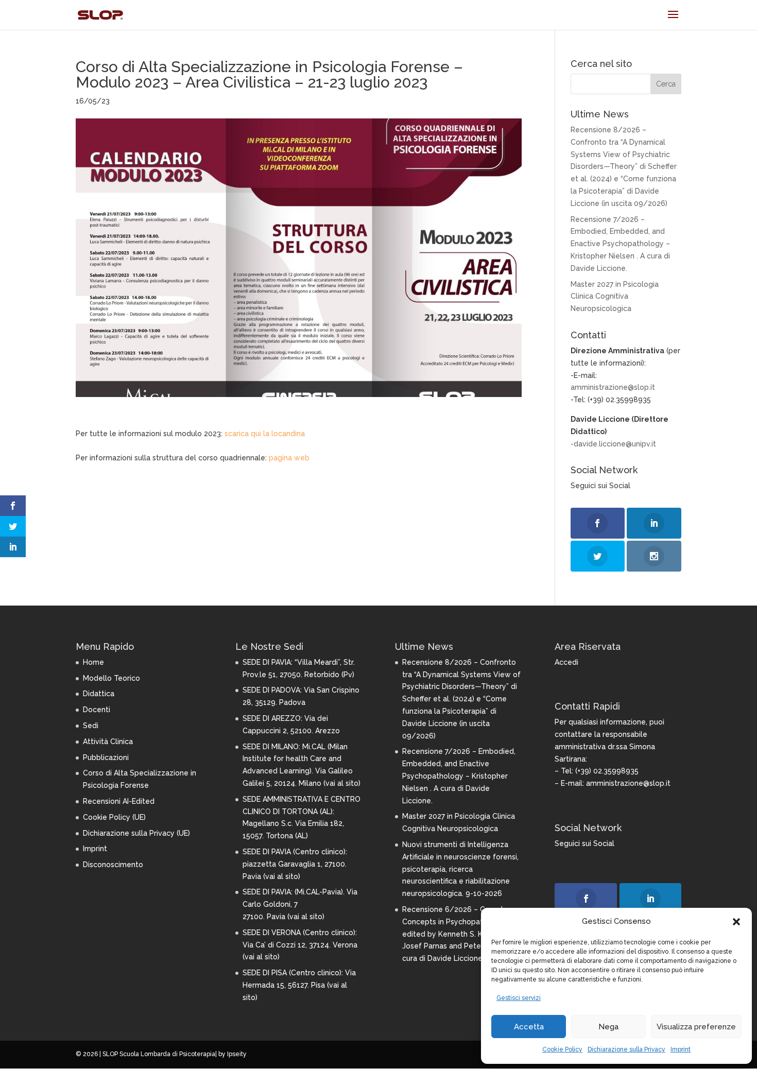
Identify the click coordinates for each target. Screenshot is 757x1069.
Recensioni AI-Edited (118, 801)
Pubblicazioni (106, 757)
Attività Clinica (108, 741)
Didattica (98, 693)
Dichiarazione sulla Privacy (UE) (136, 833)
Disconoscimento (113, 864)
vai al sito (341, 783)
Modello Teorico (111, 678)
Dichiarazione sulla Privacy (626, 1049)
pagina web (289, 458)
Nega (608, 1026)
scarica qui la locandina (265, 433)
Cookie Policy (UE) (114, 817)
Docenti (96, 709)
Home (93, 662)
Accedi (566, 662)
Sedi (90, 725)
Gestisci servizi (518, 998)
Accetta (529, 1026)
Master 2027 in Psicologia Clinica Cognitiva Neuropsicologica (615, 296)
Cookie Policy (562, 1049)
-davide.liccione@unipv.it (613, 444)
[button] (736, 922)
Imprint (680, 1049)
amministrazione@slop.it (613, 387)
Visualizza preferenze (696, 1026)
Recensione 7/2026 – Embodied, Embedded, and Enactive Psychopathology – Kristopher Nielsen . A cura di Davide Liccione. (620, 243)
